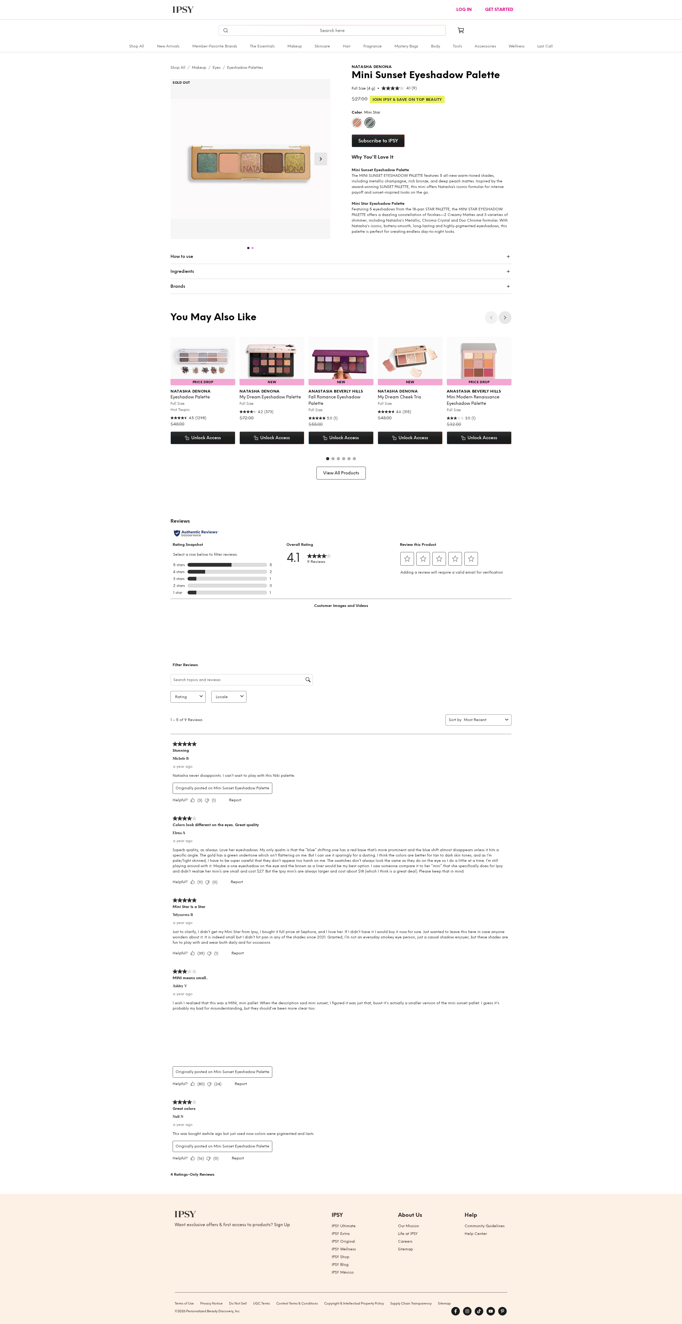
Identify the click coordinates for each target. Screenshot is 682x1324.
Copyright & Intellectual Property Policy (354, 1303)
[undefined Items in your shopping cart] (461, 30)
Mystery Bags (406, 46)
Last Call (545, 46)
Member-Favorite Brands (214, 46)
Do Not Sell (238, 1303)
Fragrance (372, 46)
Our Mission (408, 1226)
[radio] (357, 122)
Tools (457, 46)
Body (435, 46)
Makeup (294, 46)
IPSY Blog (340, 1264)
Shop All (136, 46)
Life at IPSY (408, 1233)
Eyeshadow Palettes (245, 67)
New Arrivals (168, 46)
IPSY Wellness (344, 1249)
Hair (347, 46)
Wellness (517, 46)
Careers (405, 1241)
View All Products (341, 472)
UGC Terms (261, 1303)
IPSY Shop (340, 1257)
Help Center (476, 1233)
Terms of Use (184, 1303)
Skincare (322, 46)
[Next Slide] (320, 159)
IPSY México (343, 1272)
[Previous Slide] (491, 317)
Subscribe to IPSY (378, 141)
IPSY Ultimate (344, 1226)
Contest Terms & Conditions (297, 1303)
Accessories (485, 46)
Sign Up (282, 1224)
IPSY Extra (341, 1233)
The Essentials (262, 46)
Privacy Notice (211, 1303)
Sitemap (405, 1249)
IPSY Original (343, 1241)
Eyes (217, 67)
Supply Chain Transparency (411, 1303)
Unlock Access (206, 437)
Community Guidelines (485, 1226)
